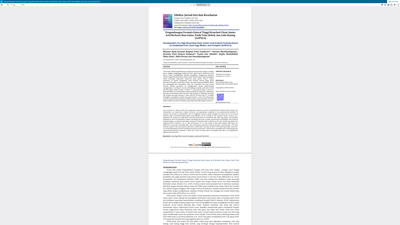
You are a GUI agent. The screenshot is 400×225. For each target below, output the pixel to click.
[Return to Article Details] (1, 1)
